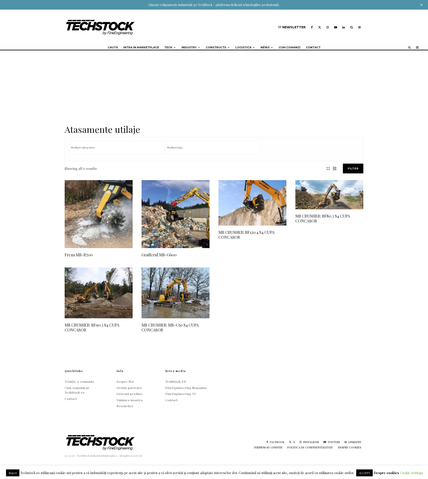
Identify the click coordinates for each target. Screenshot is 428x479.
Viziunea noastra (130, 400)
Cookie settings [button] (411, 473)
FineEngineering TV (180, 394)
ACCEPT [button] (364, 473)
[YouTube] (335, 27)
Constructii (216, 47)
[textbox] (118, 147)
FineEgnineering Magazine (186, 388)
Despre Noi (125, 381)
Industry (189, 47)
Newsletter (125, 406)
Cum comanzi (289, 47)
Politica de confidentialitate (310, 447)
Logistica (243, 47)
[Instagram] (327, 27)
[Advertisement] (214, 84)
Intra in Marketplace (141, 47)
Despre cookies (349, 447)
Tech (168, 47)
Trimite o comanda (79, 381)
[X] (319, 27)
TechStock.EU (175, 381)
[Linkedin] (344, 27)
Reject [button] (13, 473)
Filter (353, 168)
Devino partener (129, 388)
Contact (313, 47)
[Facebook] (311, 27)
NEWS (265, 47)
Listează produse (130, 394)
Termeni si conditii (268, 447)
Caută (113, 47)
